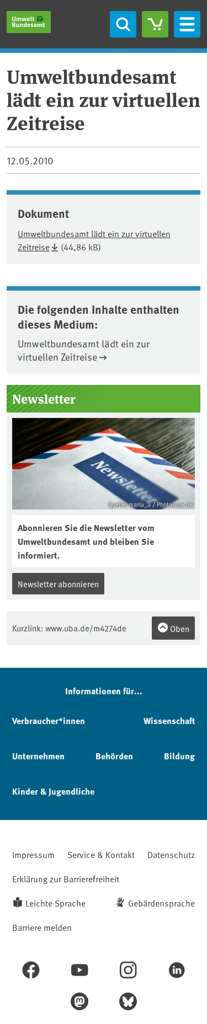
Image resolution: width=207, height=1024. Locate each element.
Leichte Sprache (55, 903)
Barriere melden (42, 927)
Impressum (33, 854)
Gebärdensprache (161, 903)
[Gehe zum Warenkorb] (155, 24)
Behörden (114, 755)
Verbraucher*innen (48, 720)
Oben (178, 628)
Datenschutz (171, 854)
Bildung (179, 755)
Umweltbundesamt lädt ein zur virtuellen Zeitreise (84, 350)
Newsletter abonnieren (58, 583)
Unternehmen (38, 755)
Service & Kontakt (101, 854)
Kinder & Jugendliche (53, 791)
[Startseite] (29, 22)
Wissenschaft (169, 720)
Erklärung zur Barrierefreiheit (65, 878)
